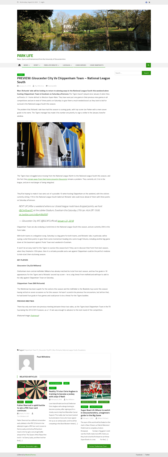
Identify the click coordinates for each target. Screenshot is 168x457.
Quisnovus (34, 315)
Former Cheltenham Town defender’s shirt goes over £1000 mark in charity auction (100, 446)
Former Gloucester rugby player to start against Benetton (30, 446)
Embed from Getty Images (25, 121)
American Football (88, 402)
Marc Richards (57, 350)
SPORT (36, 65)
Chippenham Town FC (31, 350)
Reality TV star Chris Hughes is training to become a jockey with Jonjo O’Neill (63, 394)
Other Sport (103, 402)
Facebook (139, 455)
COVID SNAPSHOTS (96, 65)
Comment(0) (52, 86)
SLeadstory (81, 350)
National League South (70, 350)
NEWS (26, 65)
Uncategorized (96, 407)
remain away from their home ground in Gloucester (47, 179)
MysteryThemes (30, 455)
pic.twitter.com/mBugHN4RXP (33, 214)
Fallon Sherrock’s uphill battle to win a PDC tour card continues (31, 408)
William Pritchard (103, 418)
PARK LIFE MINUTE (50, 65)
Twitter (147, 455)
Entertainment (55, 383)
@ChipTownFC (26, 210)
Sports (20, 75)
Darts (20, 402)
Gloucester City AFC (45, 350)
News (66, 383)
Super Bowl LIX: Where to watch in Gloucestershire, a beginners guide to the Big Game (95, 413)
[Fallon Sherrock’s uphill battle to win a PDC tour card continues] (32, 389)
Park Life (25, 55)
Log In (42, 2)
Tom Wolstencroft (23, 416)
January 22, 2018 (65, 221)
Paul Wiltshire (39, 86)
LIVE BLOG (66, 65)
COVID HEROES (81, 65)
